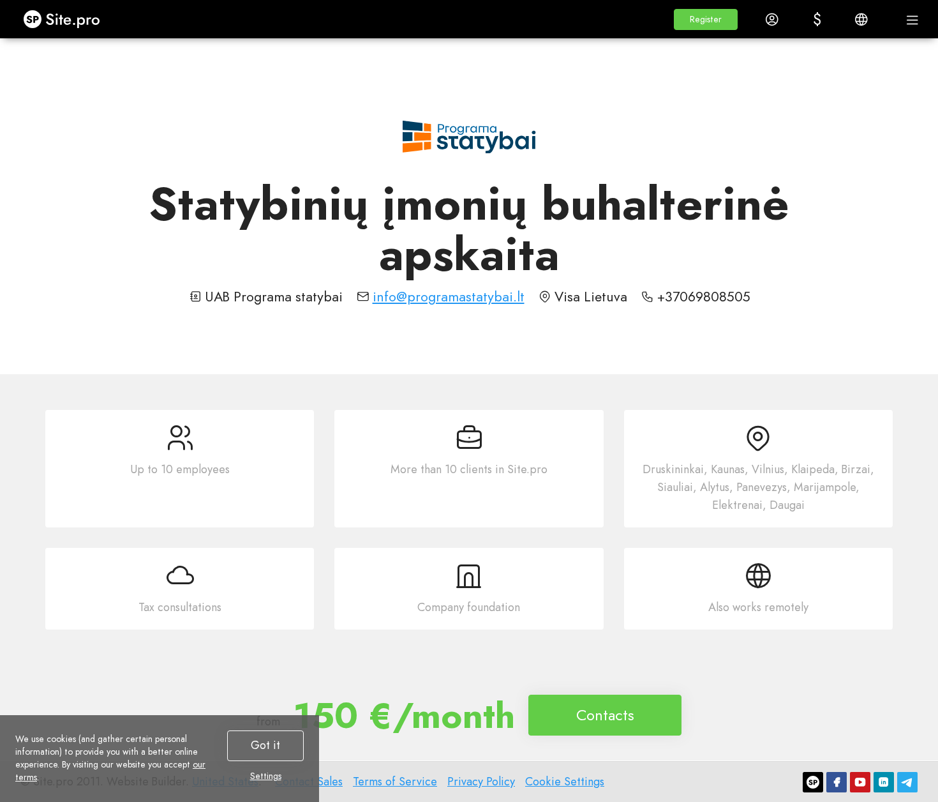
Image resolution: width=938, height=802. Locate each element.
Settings (265, 775)
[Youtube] (860, 782)
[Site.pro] (813, 782)
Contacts (605, 715)
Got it (265, 745)
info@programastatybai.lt (449, 297)
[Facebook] (836, 782)
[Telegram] (907, 782)
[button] (706, 19)
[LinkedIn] (884, 782)
